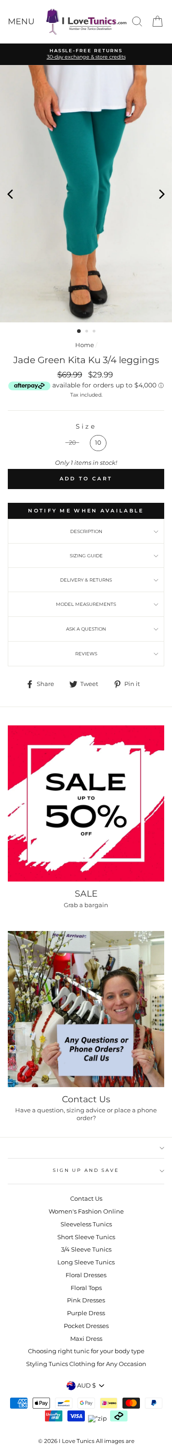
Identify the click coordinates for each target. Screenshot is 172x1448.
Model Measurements (86, 604)
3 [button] (95, 332)
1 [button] (79, 331)
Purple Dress (86, 1313)
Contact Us (86, 1198)
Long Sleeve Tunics (86, 1262)
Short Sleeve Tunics (86, 1237)
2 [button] (87, 332)
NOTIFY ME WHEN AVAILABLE (86, 510)
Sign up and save (86, 1170)
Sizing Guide (86, 556)
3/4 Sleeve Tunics (86, 1249)
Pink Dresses (86, 1300)
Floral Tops (86, 1288)
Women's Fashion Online (86, 1211)
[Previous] (10, 193)
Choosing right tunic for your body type (86, 1351)
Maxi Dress (86, 1338)
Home (84, 345)
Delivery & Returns (86, 580)
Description (86, 531)
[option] (86, 194)
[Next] (161, 193)
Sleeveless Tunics (86, 1224)
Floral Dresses (86, 1275)
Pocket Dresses (86, 1326)
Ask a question (86, 629)
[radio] (72, 443)
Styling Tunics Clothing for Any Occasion (86, 1364)
